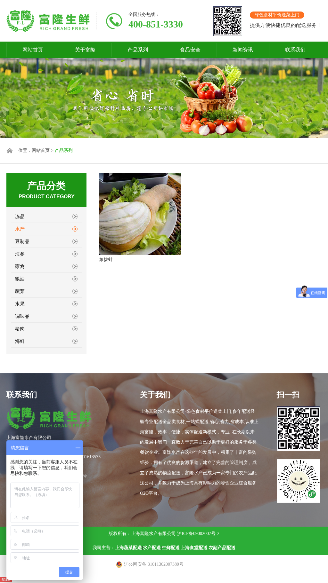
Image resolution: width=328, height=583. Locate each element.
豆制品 (22, 241)
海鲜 (20, 341)
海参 (20, 253)
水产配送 (152, 547)
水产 (20, 229)
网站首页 (32, 49)
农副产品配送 (222, 547)
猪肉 (20, 328)
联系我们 (295, 49)
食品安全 (190, 49)
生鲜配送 (171, 547)
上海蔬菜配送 (128, 547)
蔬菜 (20, 291)
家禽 (20, 266)
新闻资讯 (243, 49)
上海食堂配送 (194, 547)
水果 (20, 303)
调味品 (22, 316)
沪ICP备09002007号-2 (198, 533)
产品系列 (137, 49)
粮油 (20, 278)
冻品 (20, 216)
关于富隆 (85, 49)
